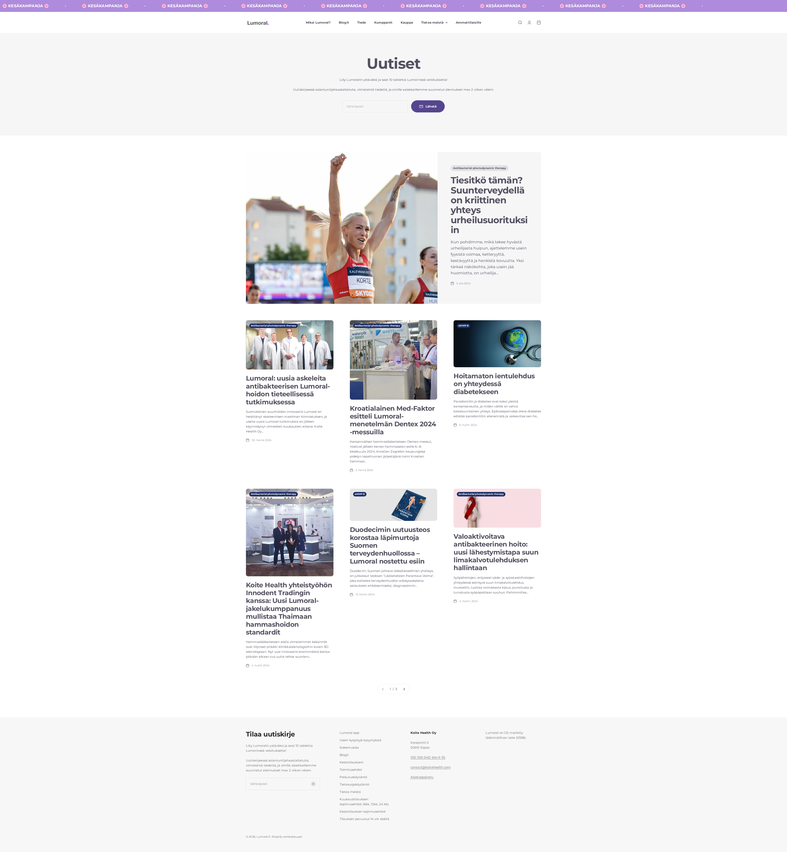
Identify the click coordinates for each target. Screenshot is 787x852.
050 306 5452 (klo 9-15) (428, 757)
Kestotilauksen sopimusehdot (363, 811)
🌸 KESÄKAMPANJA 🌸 (40, 5)
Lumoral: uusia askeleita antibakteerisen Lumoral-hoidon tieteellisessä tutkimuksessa (288, 390)
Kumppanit (383, 22)
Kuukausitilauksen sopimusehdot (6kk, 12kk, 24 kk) (364, 801)
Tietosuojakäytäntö (354, 784)
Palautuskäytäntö (353, 777)
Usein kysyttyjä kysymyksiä (360, 740)
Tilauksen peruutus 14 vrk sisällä (364, 819)
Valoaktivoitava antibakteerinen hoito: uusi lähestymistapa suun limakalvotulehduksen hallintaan (496, 552)
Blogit (344, 22)
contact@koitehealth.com (431, 767)
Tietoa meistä (432, 22)
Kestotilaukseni (351, 762)
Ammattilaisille (468, 22)
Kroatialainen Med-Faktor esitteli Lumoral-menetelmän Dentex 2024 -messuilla (393, 420)
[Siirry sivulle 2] (404, 689)
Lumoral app (349, 733)
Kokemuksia (349, 747)
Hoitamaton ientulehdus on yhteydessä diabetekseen (494, 384)
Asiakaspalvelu (422, 777)
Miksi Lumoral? (318, 22)
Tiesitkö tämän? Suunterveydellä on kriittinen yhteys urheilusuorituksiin (489, 205)
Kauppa (407, 22)
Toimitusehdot (351, 770)
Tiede (361, 22)
